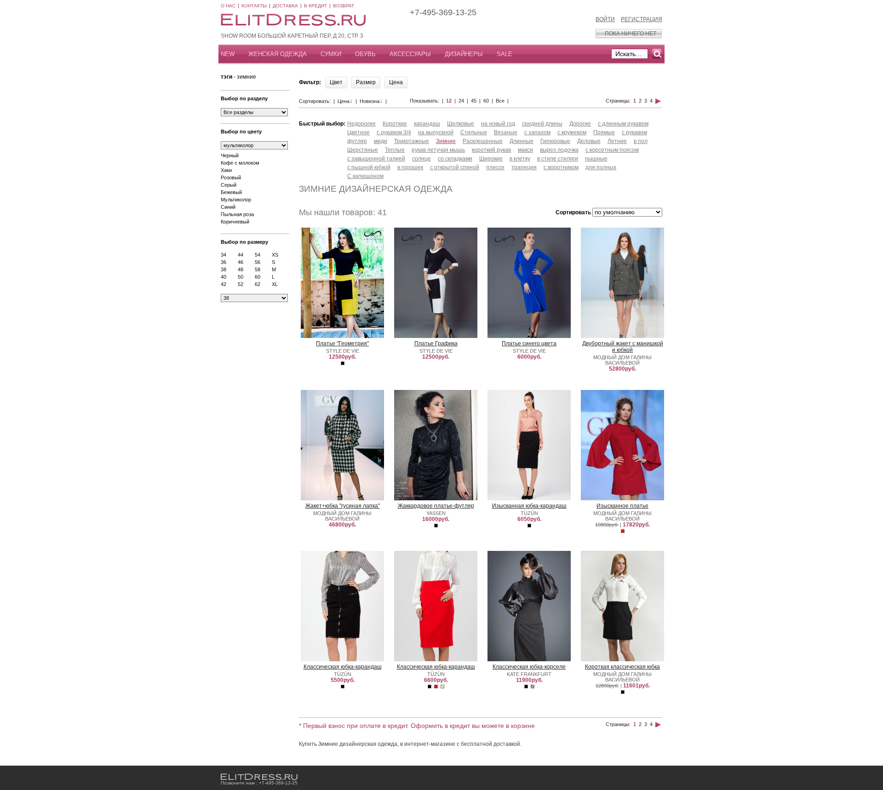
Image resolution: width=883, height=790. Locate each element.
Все (500, 100)
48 (240, 269)
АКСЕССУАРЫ (410, 54)
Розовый (231, 177)
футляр (357, 141)
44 (240, 255)
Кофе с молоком (240, 163)
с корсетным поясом (612, 150)
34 (223, 255)
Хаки (226, 170)
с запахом (537, 132)
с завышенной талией (376, 158)
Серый (228, 185)
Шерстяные (362, 150)
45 (473, 100)
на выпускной (435, 132)
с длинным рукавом (623, 123)
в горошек (410, 167)
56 (257, 262)
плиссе (495, 167)
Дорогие (580, 123)
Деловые (589, 141)
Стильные (473, 132)
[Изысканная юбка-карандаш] (529, 499)
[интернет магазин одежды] (259, 776)
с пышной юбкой (368, 167)
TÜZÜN (529, 513)
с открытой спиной (454, 167)
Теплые (395, 150)
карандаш (427, 123)
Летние (617, 141)
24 (461, 100)
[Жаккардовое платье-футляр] (435, 498)
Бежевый (231, 192)
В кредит (315, 5)
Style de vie (342, 351)
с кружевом (571, 132)
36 (223, 262)
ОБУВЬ (365, 54)
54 (257, 255)
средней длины (542, 123)
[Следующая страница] (658, 100)
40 (223, 277)
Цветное (358, 132)
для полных (600, 167)
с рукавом (634, 132)
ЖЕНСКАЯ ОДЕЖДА (277, 54)
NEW (228, 54)
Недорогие (361, 123)
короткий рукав (491, 150)
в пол (641, 141)
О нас (228, 5)
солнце (421, 158)
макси (525, 150)
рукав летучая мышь (438, 150)
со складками (455, 158)
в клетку (520, 158)
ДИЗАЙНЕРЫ (464, 54)
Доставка (285, 5)
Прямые (604, 132)
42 (223, 284)
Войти (605, 19)
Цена (345, 101)
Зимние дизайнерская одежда (376, 189)
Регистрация (641, 19)
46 (240, 262)
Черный (230, 155)
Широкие (491, 158)
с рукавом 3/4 (394, 132)
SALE (504, 54)
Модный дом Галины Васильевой (622, 360)
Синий (228, 207)
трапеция (524, 167)
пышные (596, 158)
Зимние (446, 141)
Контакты (254, 5)
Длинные (521, 141)
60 (257, 277)
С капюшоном (365, 176)
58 (257, 269)
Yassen (436, 513)
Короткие (395, 123)
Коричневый (235, 221)
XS (275, 255)
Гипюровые (555, 141)
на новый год (498, 123)
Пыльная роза (237, 214)
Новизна (371, 101)
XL (275, 284)
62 (257, 284)
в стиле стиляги (557, 158)
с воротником (561, 167)
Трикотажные (411, 141)
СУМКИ (331, 54)
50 (240, 277)
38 (223, 269)
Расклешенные (483, 141)
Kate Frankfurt (529, 674)
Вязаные (505, 132)
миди (380, 141)
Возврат (343, 5)
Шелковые (460, 123)
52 (240, 284)
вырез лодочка (559, 150)
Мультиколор (236, 199)
